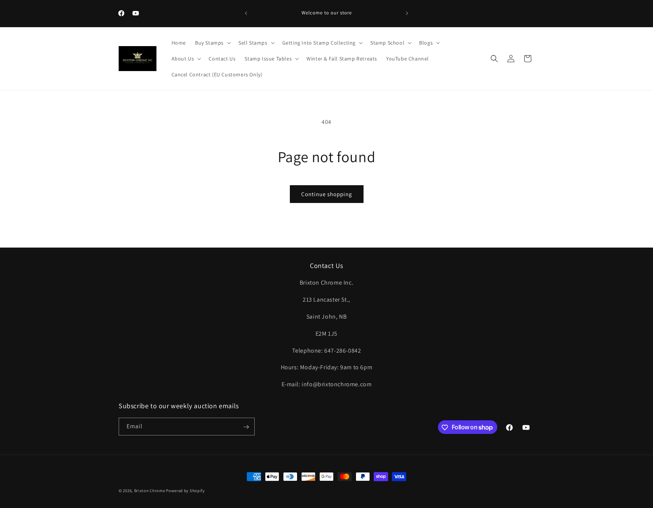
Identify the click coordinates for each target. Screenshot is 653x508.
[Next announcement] (407, 13)
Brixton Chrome (149, 490)
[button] (212, 43)
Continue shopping (326, 194)
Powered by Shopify (185, 490)
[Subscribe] (246, 427)
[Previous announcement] (246, 13)
